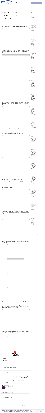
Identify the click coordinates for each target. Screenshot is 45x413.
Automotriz (5, 12)
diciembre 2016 (33, 138)
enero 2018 (32, 126)
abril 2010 (32, 224)
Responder (28, 389)
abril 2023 (32, 58)
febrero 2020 (33, 99)
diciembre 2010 (33, 216)
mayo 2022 (32, 70)
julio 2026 (32, 16)
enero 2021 (32, 87)
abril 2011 (32, 211)
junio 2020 (32, 95)
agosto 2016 (33, 142)
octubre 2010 (33, 218)
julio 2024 (32, 42)
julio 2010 (32, 221)
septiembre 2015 (33, 154)
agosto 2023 (33, 54)
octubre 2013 (33, 179)
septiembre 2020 (33, 92)
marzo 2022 (33, 72)
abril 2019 (32, 110)
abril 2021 (32, 84)
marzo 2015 (33, 161)
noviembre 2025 (33, 25)
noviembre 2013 (33, 178)
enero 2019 (32, 113)
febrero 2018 (33, 125)
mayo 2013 (32, 184)
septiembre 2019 (33, 105)
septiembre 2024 (33, 40)
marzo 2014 (33, 174)
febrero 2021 (33, 86)
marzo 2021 (33, 85)
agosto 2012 (33, 194)
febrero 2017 (33, 136)
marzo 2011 (33, 212)
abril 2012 (32, 198)
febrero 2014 (33, 175)
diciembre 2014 (33, 164)
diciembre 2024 (33, 37)
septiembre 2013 (33, 180)
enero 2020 (33, 100)
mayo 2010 (32, 223)
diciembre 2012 (33, 190)
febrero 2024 (33, 47)
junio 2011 (32, 209)
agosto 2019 (33, 106)
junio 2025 (32, 30)
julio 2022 (32, 68)
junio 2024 (32, 43)
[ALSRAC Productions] (15, 4)
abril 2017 (32, 134)
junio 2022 (32, 69)
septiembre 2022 (33, 66)
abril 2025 (32, 32)
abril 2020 (32, 97)
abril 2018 (32, 123)
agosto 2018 (33, 119)
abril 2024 (32, 45)
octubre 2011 (33, 205)
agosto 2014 (33, 168)
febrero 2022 (33, 73)
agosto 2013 (33, 181)
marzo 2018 (33, 124)
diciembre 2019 (33, 101)
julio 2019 (32, 107)
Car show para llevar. (9, 373)
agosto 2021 (33, 80)
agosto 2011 (33, 207)
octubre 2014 (33, 166)
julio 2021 (32, 81)
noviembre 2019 (33, 102)
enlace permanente (13, 367)
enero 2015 (32, 163)
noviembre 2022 (33, 64)
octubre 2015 (33, 153)
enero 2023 (32, 61)
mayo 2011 (32, 210)
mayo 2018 (32, 122)
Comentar (24, 405)
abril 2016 (32, 147)
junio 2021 (32, 82)
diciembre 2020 (33, 88)
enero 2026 (33, 23)
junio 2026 (32, 17)
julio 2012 (32, 195)
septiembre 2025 (33, 27)
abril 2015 (32, 160)
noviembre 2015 (33, 152)
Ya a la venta (13, 12)
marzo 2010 (33, 225)
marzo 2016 (33, 148)
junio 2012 (32, 196)
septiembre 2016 (33, 141)
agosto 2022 (33, 67)
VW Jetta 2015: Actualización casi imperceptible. (22, 376)
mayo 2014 (32, 171)
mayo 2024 (32, 44)
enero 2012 (32, 202)
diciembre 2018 (33, 114)
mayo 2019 (32, 109)
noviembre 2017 (33, 128)
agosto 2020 (33, 93)
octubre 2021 (33, 78)
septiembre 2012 (33, 193)
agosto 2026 (33, 15)
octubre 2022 (33, 65)
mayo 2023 (32, 57)
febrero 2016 (33, 149)
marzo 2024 (33, 46)
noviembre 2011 (33, 204)
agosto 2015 (33, 155)
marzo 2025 (33, 33)
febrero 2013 (33, 188)
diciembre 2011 (33, 203)
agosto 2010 (33, 220)
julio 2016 (32, 143)
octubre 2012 (33, 192)
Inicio (2, 8)
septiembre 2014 (33, 167)
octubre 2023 (33, 52)
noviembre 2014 (33, 165)
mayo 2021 (32, 83)
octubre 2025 (33, 26)
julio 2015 (32, 156)
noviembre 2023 (33, 51)
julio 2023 (32, 55)
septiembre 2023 (33, 53)
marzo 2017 (33, 135)
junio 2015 (32, 157)
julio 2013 (32, 182)
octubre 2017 (33, 129)
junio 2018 (32, 121)
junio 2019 (32, 108)
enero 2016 (32, 150)
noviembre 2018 (33, 115)
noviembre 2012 (33, 191)
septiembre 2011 (33, 206)
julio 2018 (32, 120)
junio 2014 (32, 170)
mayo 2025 (32, 31)
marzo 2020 (33, 98)
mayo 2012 (32, 197)
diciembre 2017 (33, 127)
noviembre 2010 (33, 217)
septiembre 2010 (33, 219)
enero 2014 (32, 176)
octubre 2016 (33, 140)
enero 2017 (32, 137)
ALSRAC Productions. (9, 8)
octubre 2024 (33, 39)
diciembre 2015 (33, 151)
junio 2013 (32, 183)
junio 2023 (32, 56)
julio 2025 (32, 29)
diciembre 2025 (33, 24)
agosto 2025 (33, 28)
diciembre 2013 (33, 177)
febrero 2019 (33, 112)
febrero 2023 (33, 60)
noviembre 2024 (33, 38)
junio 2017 (32, 133)
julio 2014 (32, 169)
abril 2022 (32, 71)
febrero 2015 (33, 162)
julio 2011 (32, 208)
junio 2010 (32, 222)
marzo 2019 (33, 111)
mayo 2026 (32, 18)
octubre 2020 (33, 91)
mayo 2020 (32, 96)
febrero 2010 (33, 226)
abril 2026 (32, 19)
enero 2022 (33, 74)
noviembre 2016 (33, 139)
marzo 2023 (33, 59)
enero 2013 (32, 189)
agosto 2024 (33, 41)
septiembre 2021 (33, 79)
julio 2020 (32, 94)
